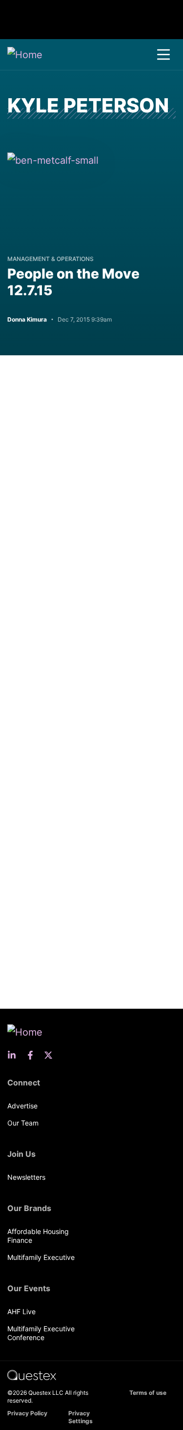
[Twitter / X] (51, 1055)
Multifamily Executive (41, 1257)
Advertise (22, 1106)
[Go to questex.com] (31, 1374)
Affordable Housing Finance (38, 1235)
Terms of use (147, 1392)
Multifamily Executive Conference (41, 1333)
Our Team (23, 1123)
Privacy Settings (80, 1417)
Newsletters (26, 1177)
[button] (163, 55)
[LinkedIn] (14, 1055)
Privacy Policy (27, 1413)
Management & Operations (50, 258)
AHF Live (21, 1311)
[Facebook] (33, 1055)
